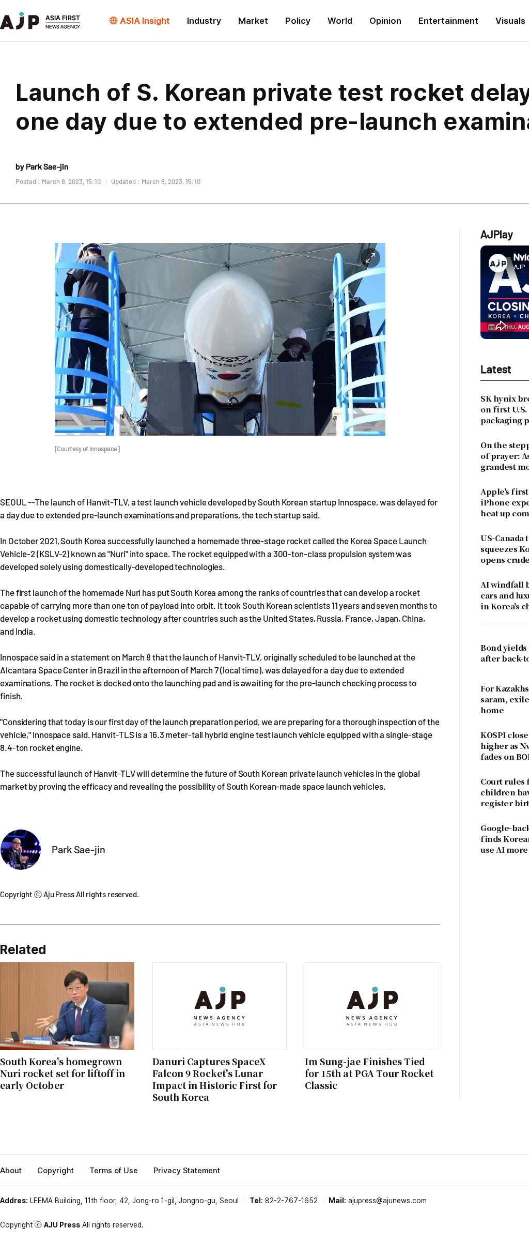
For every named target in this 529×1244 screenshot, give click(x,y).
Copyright (55, 1170)
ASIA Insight (145, 21)
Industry (204, 21)
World (340, 21)
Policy (297, 21)
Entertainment (448, 21)
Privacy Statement (186, 1170)
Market (253, 21)
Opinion (385, 21)
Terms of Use (113, 1170)
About (11, 1170)
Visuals (510, 21)
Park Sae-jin (78, 849)
